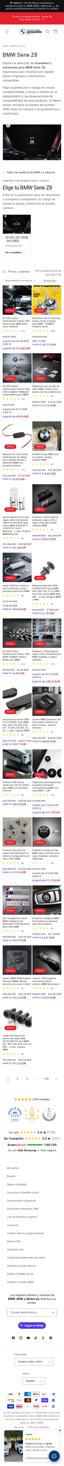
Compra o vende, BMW (20, 1282)
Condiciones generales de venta (26, 1257)
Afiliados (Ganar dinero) (21, 1265)
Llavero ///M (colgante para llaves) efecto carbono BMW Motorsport (45, 981)
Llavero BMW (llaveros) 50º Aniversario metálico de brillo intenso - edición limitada (46, 723)
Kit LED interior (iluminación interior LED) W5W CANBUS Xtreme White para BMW (16, 655)
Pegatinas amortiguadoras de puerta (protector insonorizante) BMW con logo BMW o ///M (46, 786)
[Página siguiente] (56, 1079)
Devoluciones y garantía (21, 1200)
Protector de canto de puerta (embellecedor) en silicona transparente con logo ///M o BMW (16, 854)
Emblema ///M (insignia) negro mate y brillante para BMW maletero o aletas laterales (46, 655)
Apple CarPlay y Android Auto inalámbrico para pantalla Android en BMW (16, 588)
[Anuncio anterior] (6, 18)
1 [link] (8, 1078)
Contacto (12, 1225)
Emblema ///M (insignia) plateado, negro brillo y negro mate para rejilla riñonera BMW (45, 521)
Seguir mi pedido (17, 1184)
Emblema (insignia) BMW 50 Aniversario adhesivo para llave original (45, 921)
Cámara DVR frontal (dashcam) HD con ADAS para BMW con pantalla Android (16, 786)
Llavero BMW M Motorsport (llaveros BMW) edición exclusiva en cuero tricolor (17, 981)
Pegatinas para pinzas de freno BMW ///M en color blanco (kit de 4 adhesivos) (46, 389)
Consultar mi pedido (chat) (23, 1192)
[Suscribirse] (53, 1312)
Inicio (6, 46)
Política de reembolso (39, 1427)
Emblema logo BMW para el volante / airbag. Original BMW (45, 457)
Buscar (11, 1176)
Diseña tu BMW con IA (20, 1274)
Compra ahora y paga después (25, 1233)
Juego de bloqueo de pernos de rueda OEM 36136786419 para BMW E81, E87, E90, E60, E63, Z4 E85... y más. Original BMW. (17, 1042)
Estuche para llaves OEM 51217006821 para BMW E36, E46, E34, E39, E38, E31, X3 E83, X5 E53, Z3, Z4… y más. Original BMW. (16, 725)
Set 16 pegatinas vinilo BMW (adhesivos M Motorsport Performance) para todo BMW (16, 922)
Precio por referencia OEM (22, 1208)
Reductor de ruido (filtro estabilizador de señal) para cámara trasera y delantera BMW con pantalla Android (15, 460)
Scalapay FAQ (15, 1249)
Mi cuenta (13, 1168)
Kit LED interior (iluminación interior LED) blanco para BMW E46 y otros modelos (16, 322)
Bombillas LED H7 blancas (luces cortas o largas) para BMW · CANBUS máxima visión (46, 322)
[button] (7, 31)
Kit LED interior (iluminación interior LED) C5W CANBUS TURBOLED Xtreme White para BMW (16, 390)
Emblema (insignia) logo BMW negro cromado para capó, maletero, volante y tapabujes (46, 854)
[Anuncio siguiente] (57, 18)
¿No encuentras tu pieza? (22, 1216)
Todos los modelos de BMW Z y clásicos (29, 172)
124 (46, 1078)
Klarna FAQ (14, 1241)
